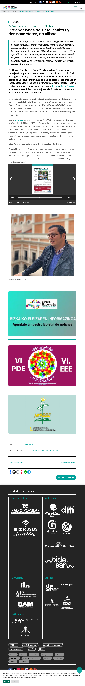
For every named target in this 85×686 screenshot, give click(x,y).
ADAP (30, 649)
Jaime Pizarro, (68, 86)
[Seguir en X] (43, 2)
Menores (47, 658)
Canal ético (24, 661)
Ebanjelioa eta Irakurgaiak (52, 645)
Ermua (55, 86)
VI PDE (12, 645)
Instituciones (14, 658)
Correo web (58, 658)
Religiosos (45, 450)
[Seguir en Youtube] (50, 2)
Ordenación (35, 450)
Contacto (77, 2)
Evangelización (47, 655)
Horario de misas (15, 649)
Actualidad (34, 655)
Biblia (41, 649)
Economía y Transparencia (31, 658)
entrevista (18, 120)
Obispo (23, 444)
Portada (29, 444)
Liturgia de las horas (29, 645)
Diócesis (13, 655)
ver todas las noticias (66, 477)
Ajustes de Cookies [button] (74, 675)
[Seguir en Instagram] (47, 2)
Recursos (59, 655)
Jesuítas (26, 450)
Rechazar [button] (15, 681)
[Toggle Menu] (75, 7)
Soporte (12, 661)
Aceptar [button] (6, 681)
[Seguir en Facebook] (40, 2)
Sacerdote (54, 450)
